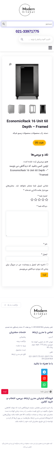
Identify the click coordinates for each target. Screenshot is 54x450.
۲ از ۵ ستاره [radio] (42, 199)
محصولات (35, 133)
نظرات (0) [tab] (39, 142)
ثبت (4, 391)
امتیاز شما (42, 196)
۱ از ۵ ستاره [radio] (46, 199)
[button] (10, 64)
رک (41, 133)
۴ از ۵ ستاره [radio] (35, 199)
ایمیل (44, 254)
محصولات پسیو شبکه (21, 133)
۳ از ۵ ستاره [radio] (39, 199)
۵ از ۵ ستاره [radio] (32, 199)
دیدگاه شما (42, 206)
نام (45, 244)
